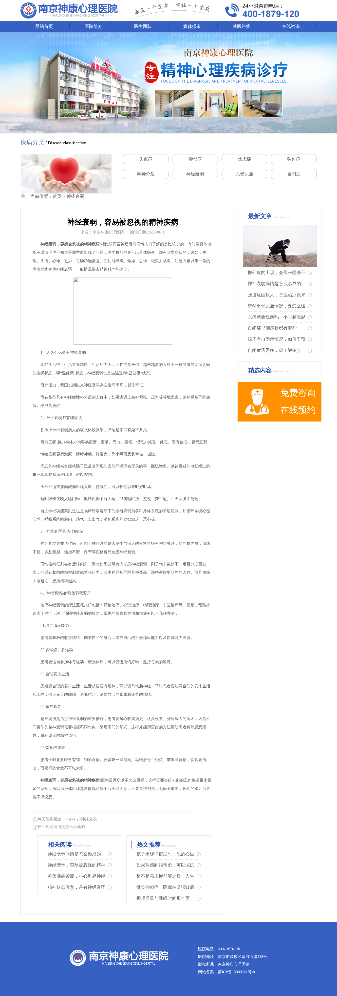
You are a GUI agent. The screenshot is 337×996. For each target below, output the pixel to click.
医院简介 (93, 26)
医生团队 (143, 26)
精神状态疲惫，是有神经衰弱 (76, 887)
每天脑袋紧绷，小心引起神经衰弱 (67, 819)
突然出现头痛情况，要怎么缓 (276, 305)
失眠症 (145, 159)
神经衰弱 (195, 173)
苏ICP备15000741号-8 (236, 972)
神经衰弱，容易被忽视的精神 (76, 865)
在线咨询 (291, 26)
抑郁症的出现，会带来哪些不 (276, 272)
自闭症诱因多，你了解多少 (274, 350)
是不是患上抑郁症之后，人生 (165, 876)
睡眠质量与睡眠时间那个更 (163, 898)
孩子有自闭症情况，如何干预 (276, 339)
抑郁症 (195, 159)
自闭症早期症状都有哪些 (272, 328)
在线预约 (298, 410)
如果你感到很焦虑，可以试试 (165, 865)
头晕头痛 (244, 173)
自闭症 (293, 173)
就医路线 (241, 26)
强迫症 (293, 159)
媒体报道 (192, 26)
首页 (57, 196)
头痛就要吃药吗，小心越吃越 (276, 317)
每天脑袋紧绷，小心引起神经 (76, 876)
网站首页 (44, 26)
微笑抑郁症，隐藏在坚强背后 (165, 887)
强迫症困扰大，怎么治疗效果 (276, 294)
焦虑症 (244, 159)
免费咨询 (298, 393)
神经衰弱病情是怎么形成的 (61, 827)
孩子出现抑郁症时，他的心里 (165, 853)
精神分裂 (146, 173)
